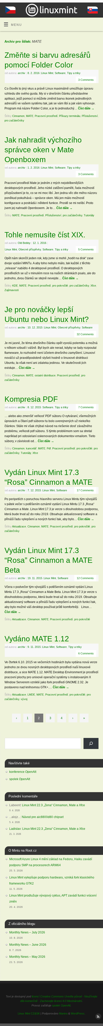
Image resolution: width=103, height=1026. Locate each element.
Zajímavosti (11, 290)
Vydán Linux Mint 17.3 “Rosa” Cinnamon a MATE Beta (48, 560)
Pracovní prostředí (46, 115)
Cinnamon (18, 115)
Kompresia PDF (31, 399)
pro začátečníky (14, 120)
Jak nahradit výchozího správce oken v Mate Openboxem (43, 150)
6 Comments (86, 653)
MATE (29, 115)
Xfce (93, 285)
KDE (15, 285)
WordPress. (78, 1013)
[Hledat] (91, 743)
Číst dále (86, 108)
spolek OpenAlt (19, 779)
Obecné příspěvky (29, 249)
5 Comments (86, 249)
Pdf (49, 448)
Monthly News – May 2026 (27, 957)
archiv (21, 73)
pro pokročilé (60, 285)
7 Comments (86, 407)
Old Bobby (24, 242)
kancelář (31, 448)
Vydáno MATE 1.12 (36, 639)
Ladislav (15, 829)
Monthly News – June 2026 (27, 944)
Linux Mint (47, 73)
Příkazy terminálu (69, 115)
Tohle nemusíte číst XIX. (44, 235)
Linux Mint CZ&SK (29, 1013)
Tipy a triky (73, 73)
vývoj (24, 699)
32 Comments (85, 334)
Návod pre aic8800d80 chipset (43, 817)
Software (60, 73)
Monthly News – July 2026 (27, 932)
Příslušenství (90, 115)
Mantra (63, 1013)
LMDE (31, 694)
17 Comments (85, 490)
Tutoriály (89, 215)
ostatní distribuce (45, 375)
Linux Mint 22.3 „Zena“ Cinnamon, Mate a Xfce (53, 805)
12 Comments (85, 578)
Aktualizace (19, 526)
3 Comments (86, 79)
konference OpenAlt (22, 772)
